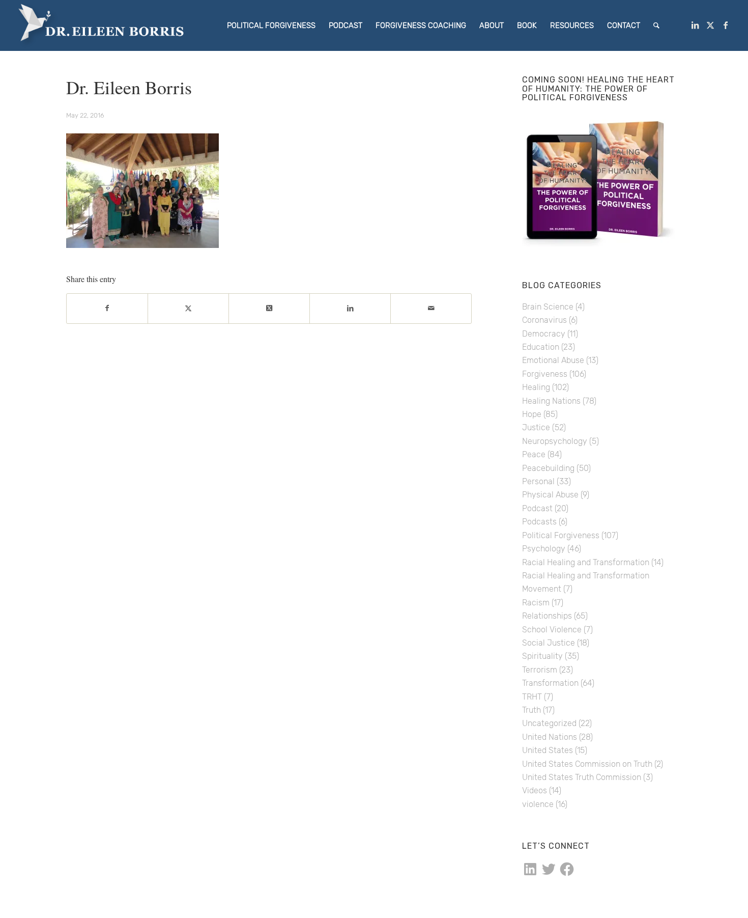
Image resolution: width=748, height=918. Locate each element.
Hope (531, 414)
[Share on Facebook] (107, 308)
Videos (534, 790)
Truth (531, 710)
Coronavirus (544, 320)
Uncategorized (549, 723)
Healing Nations (551, 401)
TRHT (532, 697)
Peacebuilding (548, 468)
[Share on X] (188, 308)
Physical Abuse (550, 494)
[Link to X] (710, 25)
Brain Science (547, 307)
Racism (536, 602)
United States (547, 750)
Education (540, 347)
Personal (538, 481)
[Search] (656, 25)
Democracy (543, 334)
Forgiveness (544, 374)
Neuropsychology (554, 441)
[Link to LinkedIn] (695, 25)
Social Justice (548, 643)
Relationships (547, 616)
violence (538, 804)
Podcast (537, 508)
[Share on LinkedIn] (350, 308)
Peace (533, 454)
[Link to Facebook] (725, 25)
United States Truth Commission (581, 777)
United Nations (549, 737)
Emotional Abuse (553, 360)
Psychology (543, 548)
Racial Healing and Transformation (585, 562)
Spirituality (542, 656)
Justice (536, 427)
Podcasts (539, 521)
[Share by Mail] (431, 308)
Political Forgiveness (560, 535)
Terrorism (539, 670)
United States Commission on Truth (587, 764)
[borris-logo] (107, 25)
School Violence (552, 629)
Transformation (550, 683)
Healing (536, 387)
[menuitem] (271, 25)
